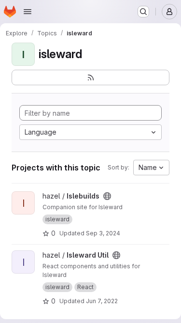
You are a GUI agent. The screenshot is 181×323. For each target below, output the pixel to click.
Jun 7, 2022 (102, 301)
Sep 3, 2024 (103, 233)
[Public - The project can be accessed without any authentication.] (107, 196)
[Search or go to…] (143, 11)
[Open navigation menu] (27, 11)
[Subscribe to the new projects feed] (90, 77)
